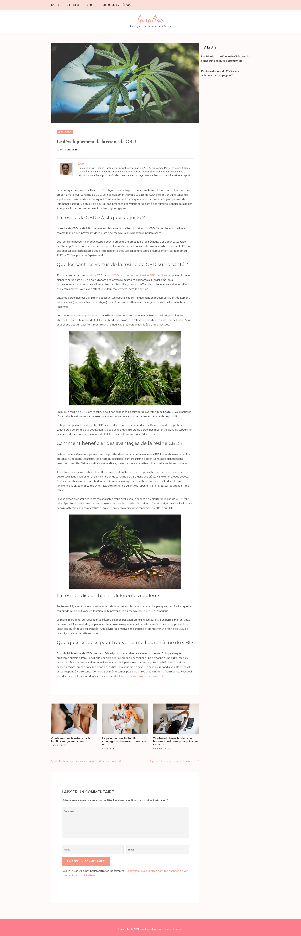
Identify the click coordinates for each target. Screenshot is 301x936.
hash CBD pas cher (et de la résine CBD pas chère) (137, 275)
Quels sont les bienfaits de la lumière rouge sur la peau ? (70, 740)
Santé (55, 5)
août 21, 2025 (58, 745)
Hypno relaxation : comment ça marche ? (174, 761)
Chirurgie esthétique (117, 5)
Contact (178, 929)
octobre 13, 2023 (111, 748)
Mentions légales (161, 929)
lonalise (150, 19)
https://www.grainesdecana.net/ (144, 676)
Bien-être (73, 5)
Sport (91, 5)
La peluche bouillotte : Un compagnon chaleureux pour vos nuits (124, 741)
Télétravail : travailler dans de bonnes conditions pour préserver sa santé (176, 741)
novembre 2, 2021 (163, 748)
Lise (81, 163)
